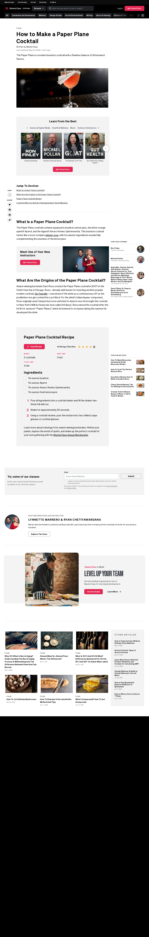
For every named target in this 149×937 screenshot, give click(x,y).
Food (18, 28)
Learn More (112, 592)
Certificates (22, 2)
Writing (89, 15)
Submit (131, 476)
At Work (53, 2)
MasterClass (9, 2)
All (7, 15)
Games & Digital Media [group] (40, 128)
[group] (30, 148)
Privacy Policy (71, 488)
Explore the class (39, 534)
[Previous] (138, 15)
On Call (33, 2)
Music (132, 15)
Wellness (42, 15)
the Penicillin (41, 293)
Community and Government (23, 15)
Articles (26, 8)
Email (66, 472)
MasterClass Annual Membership (70, 435)
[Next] (142, 15)
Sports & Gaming (103, 15)
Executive (42, 2)
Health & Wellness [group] (60, 128)
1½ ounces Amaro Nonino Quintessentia (49, 387)
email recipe (36, 346)
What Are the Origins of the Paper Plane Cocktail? (38, 194)
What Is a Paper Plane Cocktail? (30, 190)
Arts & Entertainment (74, 15)
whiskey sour (51, 235)
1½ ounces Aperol (37, 382)
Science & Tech (120, 15)
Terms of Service (111, 486)
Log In (120, 8)
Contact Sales (93, 592)
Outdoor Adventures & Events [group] (90, 128)
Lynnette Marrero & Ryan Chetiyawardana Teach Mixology (42, 203)
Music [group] (73, 128)
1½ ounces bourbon (38, 378)
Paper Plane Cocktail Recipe (29, 199)
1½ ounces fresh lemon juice (42, 392)
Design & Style (56, 15)
